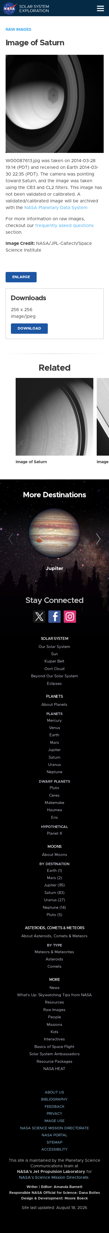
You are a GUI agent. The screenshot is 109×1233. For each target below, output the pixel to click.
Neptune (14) (54, 908)
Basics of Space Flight (54, 1047)
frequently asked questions (64, 225)
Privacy (54, 1114)
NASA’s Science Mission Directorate (54, 1178)
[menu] (100, 8)
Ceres (54, 795)
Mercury (54, 721)
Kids (54, 1032)
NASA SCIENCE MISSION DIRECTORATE (54, 1128)
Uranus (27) (54, 900)
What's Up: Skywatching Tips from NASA (54, 995)
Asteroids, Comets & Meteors (54, 928)
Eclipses (54, 684)
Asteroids (54, 959)
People (54, 1017)
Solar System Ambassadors (54, 1054)
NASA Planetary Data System (55, 207)
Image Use (54, 1121)
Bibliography (54, 1099)
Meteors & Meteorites (54, 952)
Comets (54, 967)
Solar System (54, 639)
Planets (54, 697)
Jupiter (54, 568)
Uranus (54, 765)
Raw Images (18, 30)
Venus (54, 728)
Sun (54, 654)
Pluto (54, 788)
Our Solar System (54, 647)
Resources (54, 1002)
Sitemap (54, 1142)
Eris (54, 818)
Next (97, 539)
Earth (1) (54, 871)
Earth (54, 735)
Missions (54, 1025)
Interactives (54, 1039)
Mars (54, 743)
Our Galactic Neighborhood (31, 21)
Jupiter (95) (54, 885)
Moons (54, 847)
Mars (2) (54, 878)
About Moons (54, 855)
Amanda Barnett (68, 1187)
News (54, 988)
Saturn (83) (54, 893)
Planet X (54, 834)
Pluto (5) (54, 915)
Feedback (54, 1107)
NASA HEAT (54, 1069)
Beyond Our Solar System (54, 676)
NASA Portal (54, 1135)
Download (29, 328)
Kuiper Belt (54, 661)
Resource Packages (54, 1062)
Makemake (54, 803)
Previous (11, 539)
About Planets (54, 705)
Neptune (54, 772)
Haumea (54, 810)
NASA (7, 8)
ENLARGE (21, 277)
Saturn (54, 757)
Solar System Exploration (31, 8)
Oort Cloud (54, 669)
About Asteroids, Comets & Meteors (54, 936)
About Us (54, 1092)
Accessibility (54, 1149)
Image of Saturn (31, 462)
